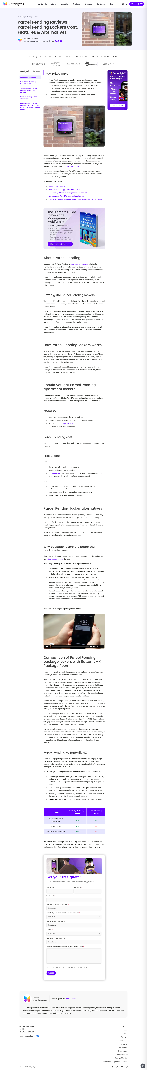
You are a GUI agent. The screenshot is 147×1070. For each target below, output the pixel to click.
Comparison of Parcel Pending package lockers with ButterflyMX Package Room (30, 106)
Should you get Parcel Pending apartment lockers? (68, 193)
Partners (124, 1037)
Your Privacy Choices (27, 1036)
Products (76, 4)
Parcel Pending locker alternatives (28, 98)
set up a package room (55, 559)
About (125, 1026)
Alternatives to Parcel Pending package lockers (66, 196)
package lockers (73, 166)
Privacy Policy (83, 967)
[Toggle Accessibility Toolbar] (143, 1065)
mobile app (56, 473)
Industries (64, 4)
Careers (125, 1033)
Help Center (123, 1047)
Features (53, 4)
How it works (42, 4)
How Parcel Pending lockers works (28, 83)
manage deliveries (66, 423)
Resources (88, 4)
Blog (111, 4)
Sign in (124, 4)
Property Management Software (115, 1061)
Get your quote (137, 4)
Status (125, 1030)
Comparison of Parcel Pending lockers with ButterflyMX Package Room (75, 199)
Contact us (101, 4)
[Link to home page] (18, 17)
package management (79, 264)
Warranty (124, 1040)
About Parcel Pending (57, 186)
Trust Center (123, 1051)
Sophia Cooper (31, 38)
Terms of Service (121, 1058)
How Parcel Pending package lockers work (65, 189)
